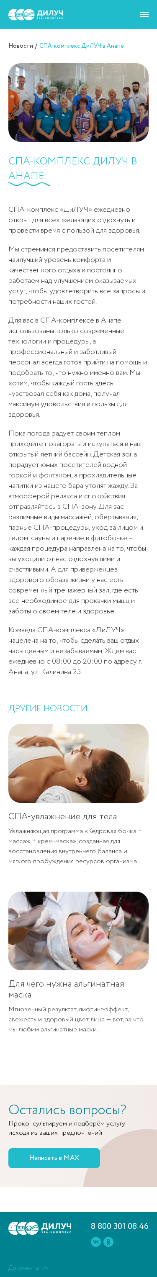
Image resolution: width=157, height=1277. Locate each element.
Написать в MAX (54, 1158)
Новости (20, 46)
